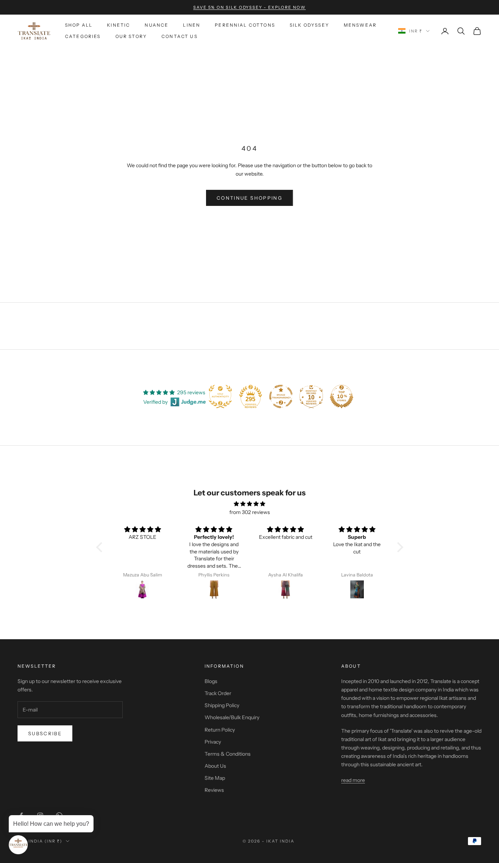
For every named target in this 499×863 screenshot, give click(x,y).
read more (353, 780)
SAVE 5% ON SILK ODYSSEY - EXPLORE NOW (249, 7)
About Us (215, 766)
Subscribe (45, 733)
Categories (83, 36)
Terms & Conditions (228, 754)
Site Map (215, 778)
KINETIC (118, 25)
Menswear (360, 25)
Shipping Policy (222, 705)
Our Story (131, 36)
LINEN (191, 25)
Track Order (218, 693)
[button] (101, 547)
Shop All (78, 25)
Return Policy (220, 729)
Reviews (214, 790)
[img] (250, 503)
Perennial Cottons (245, 25)
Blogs (211, 681)
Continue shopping (249, 198)
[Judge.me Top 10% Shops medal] (341, 396)
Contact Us (179, 36)
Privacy (213, 742)
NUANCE (156, 25)
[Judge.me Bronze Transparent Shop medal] (281, 396)
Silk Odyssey (309, 25)
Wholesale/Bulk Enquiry (232, 717)
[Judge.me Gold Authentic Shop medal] (220, 396)
